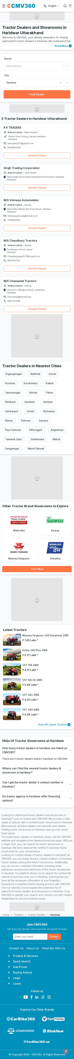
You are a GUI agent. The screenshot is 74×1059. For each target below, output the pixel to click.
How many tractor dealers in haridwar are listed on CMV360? (34, 750)
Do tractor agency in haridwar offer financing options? (31, 798)
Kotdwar (48, 401)
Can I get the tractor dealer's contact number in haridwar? (32, 784)
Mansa (9, 420)
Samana (43, 420)
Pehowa (25, 420)
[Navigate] (5, 136)
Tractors (18, 914)
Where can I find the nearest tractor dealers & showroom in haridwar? (31, 770)
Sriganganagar (13, 373)
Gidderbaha (37, 439)
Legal (16, 978)
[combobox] (54, 6)
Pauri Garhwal (13, 429)
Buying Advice (22, 972)
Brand (7, 58)
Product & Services (25, 956)
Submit (54, 936)
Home (6, 914)
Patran (49, 392)
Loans (17, 983)
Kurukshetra (30, 383)
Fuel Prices (20, 967)
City (6, 75)
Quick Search (21, 961)
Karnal (52, 373)
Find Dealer (37, 94)
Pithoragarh (35, 429)
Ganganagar (12, 448)
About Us (32, 948)
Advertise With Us (53, 948)
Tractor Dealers (37, 914)
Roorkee (10, 383)
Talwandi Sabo (13, 439)
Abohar (33, 392)
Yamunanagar (12, 392)
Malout (56, 439)
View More (37, 569)
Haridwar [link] (55, 914)
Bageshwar (57, 429)
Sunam (30, 411)
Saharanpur (11, 411)
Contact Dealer (37, 155)
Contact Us (16, 948)
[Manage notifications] (66, 1051)
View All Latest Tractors (52, 724)
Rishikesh (10, 401)
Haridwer (29, 401)
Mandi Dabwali (36, 448)
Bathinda (35, 373)
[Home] (21, 6)
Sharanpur (49, 411)
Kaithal (49, 383)
